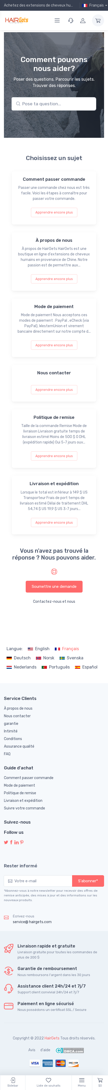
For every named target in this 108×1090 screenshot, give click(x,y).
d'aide (45, 1050)
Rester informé (20, 865)
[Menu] (57, 20)
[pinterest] (22, 842)
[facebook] (11, 842)
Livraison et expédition (23, 800)
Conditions (13, 739)
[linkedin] (16, 842)
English (42, 648)
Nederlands (25, 667)
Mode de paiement (19, 785)
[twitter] (6, 842)
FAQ (7, 754)
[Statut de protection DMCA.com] (69, 1050)
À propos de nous (18, 708)
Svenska (75, 657)
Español (90, 667)
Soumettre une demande (54, 586)
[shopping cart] (98, 20)
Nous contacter (17, 716)
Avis (31, 1050)
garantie (11, 723)
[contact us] (71, 20)
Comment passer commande (28, 778)
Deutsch (22, 657)
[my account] (83, 20)
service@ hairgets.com (32, 922)
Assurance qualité (19, 746)
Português (59, 667)
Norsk (48, 657)
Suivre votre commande (24, 808)
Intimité (11, 731)
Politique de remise (20, 793)
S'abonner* (88, 881)
